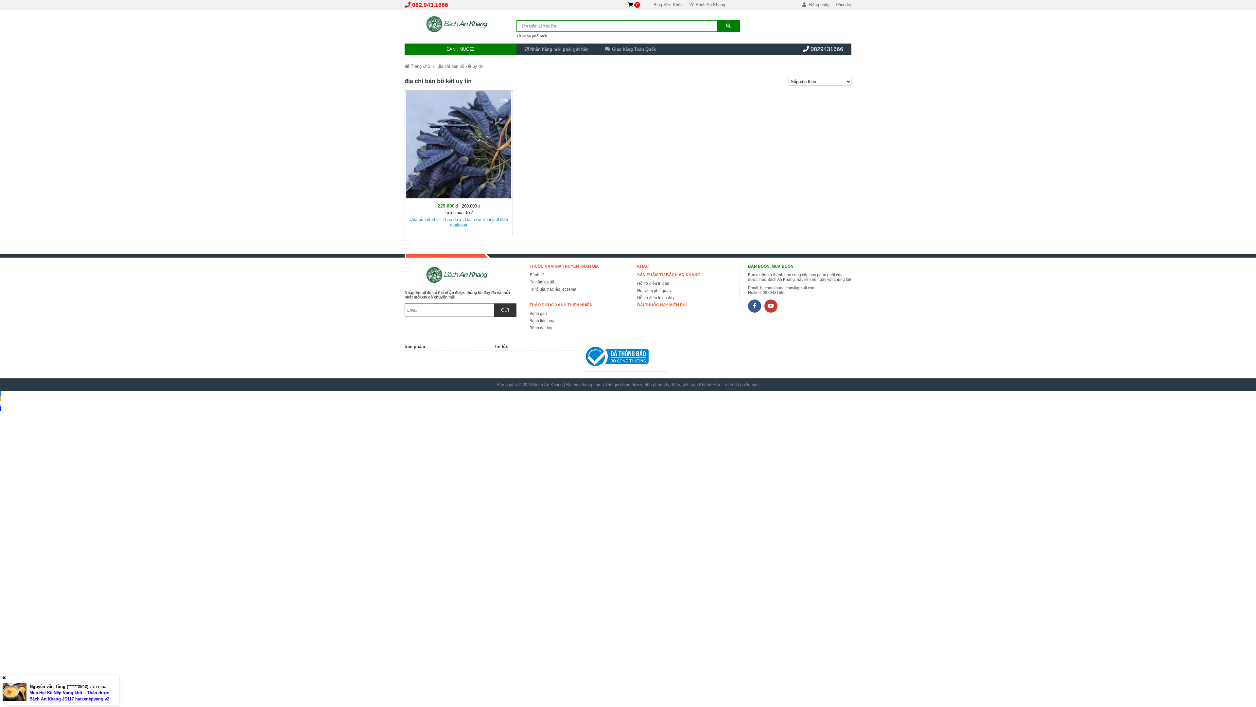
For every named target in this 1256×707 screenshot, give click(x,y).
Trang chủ (420, 66)
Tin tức (501, 346)
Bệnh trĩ (537, 275)
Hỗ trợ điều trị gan (653, 283)
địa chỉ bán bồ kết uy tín (460, 66)
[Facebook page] (754, 306)
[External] (625, 358)
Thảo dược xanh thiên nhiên (561, 305)
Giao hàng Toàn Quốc (633, 49)
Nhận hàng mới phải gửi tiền (559, 49)
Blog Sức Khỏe (668, 4)
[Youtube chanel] (770, 306)
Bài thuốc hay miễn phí (662, 305)
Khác (643, 266)
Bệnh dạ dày (541, 328)
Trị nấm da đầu (543, 282)
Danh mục (458, 49)
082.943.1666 (430, 5)
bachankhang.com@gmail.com (787, 288)
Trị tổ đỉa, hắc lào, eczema (553, 289)
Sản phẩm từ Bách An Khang (668, 275)
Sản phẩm (415, 346)
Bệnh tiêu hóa (542, 320)
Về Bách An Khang (707, 4)
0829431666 (827, 49)
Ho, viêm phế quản (654, 290)
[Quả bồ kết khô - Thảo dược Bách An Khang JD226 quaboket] (459, 162)
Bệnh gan (538, 313)
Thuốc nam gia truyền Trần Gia (564, 266)
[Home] (460, 24)
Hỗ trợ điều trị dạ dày (655, 298)
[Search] (728, 26)
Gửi (505, 310)
